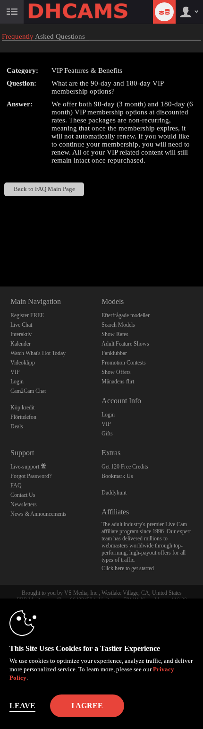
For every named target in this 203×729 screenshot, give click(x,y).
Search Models (118, 324)
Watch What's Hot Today (38, 353)
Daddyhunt (114, 492)
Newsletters (23, 504)
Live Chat (21, 324)
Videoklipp (22, 362)
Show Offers (116, 372)
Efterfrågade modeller (126, 315)
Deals (16, 426)
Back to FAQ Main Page (44, 189)
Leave (22, 706)
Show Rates (115, 334)
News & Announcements (38, 514)
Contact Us (22, 495)
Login (17, 381)
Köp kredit (22, 407)
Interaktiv (21, 334)
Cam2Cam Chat (28, 391)
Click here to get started (128, 568)
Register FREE (27, 315)
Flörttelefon (23, 417)
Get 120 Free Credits (125, 466)
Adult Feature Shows (125, 343)
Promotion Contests (124, 362)
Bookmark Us (117, 476)
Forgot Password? (30, 476)
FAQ (16, 485)
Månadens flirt (118, 381)
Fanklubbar (114, 353)
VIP (15, 372)
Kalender (20, 343)
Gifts (107, 433)
